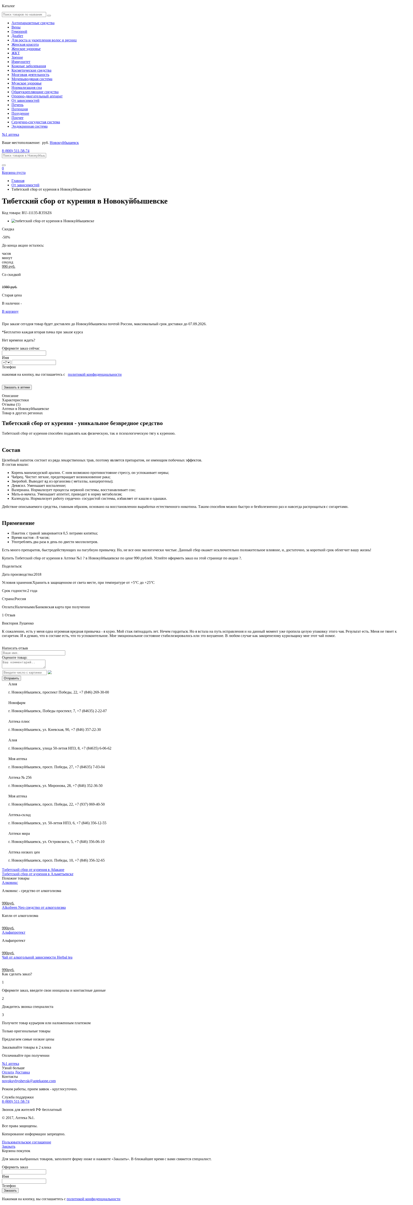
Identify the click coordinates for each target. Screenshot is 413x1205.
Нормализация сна (26, 87)
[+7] (7, 362)
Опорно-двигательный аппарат (37, 96)
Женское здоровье (26, 49)
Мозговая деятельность (30, 75)
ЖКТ (15, 53)
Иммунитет (20, 62)
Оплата (8, 1072)
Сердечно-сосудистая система (35, 122)
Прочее (17, 118)
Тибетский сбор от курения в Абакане (33, 870)
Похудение (20, 113)
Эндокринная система (29, 126)
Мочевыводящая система (31, 79)
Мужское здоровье (26, 83)
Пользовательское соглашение (26, 1142)
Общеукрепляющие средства (35, 92)
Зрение (17, 57)
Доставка (22, 1072)
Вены (16, 27)
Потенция (19, 109)
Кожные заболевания (28, 66)
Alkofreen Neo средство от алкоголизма (34, 907)
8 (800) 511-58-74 (15, 151)
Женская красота (25, 44)
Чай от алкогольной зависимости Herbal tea (37, 957)
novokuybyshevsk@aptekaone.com (29, 1081)
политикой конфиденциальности (95, 374)
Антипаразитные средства (32, 23)
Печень (17, 105)
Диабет (17, 36)
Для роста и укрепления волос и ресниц (44, 40)
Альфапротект (13, 932)
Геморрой (19, 31)
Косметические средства (31, 70)
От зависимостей (25, 100)
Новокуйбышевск (64, 143)
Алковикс (10, 883)
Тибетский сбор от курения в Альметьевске (37, 874)
